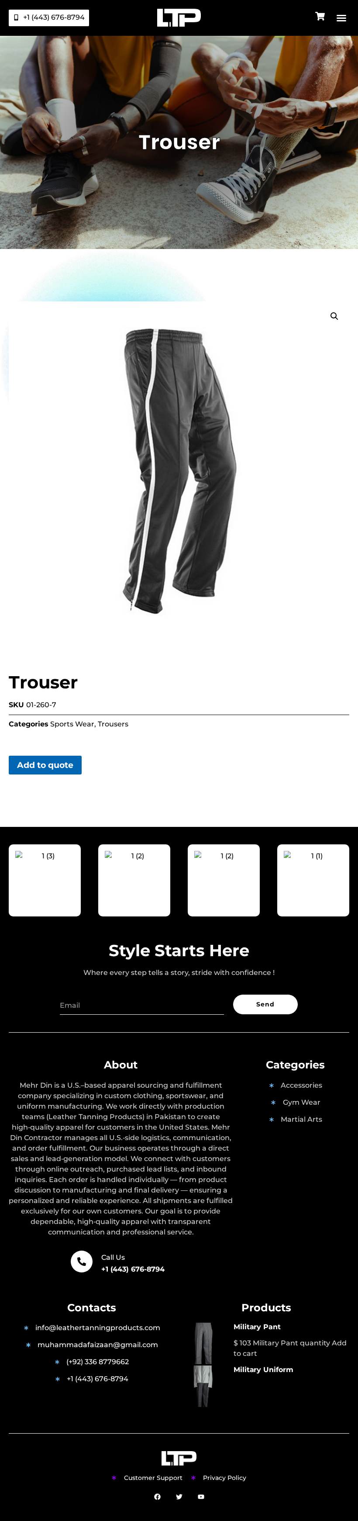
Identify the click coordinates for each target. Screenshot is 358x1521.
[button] (341, 18)
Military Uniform (263, 1369)
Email (70, 992)
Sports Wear (72, 724)
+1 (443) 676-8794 (133, 1269)
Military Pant (257, 1327)
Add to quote (45, 765)
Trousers (113, 724)
